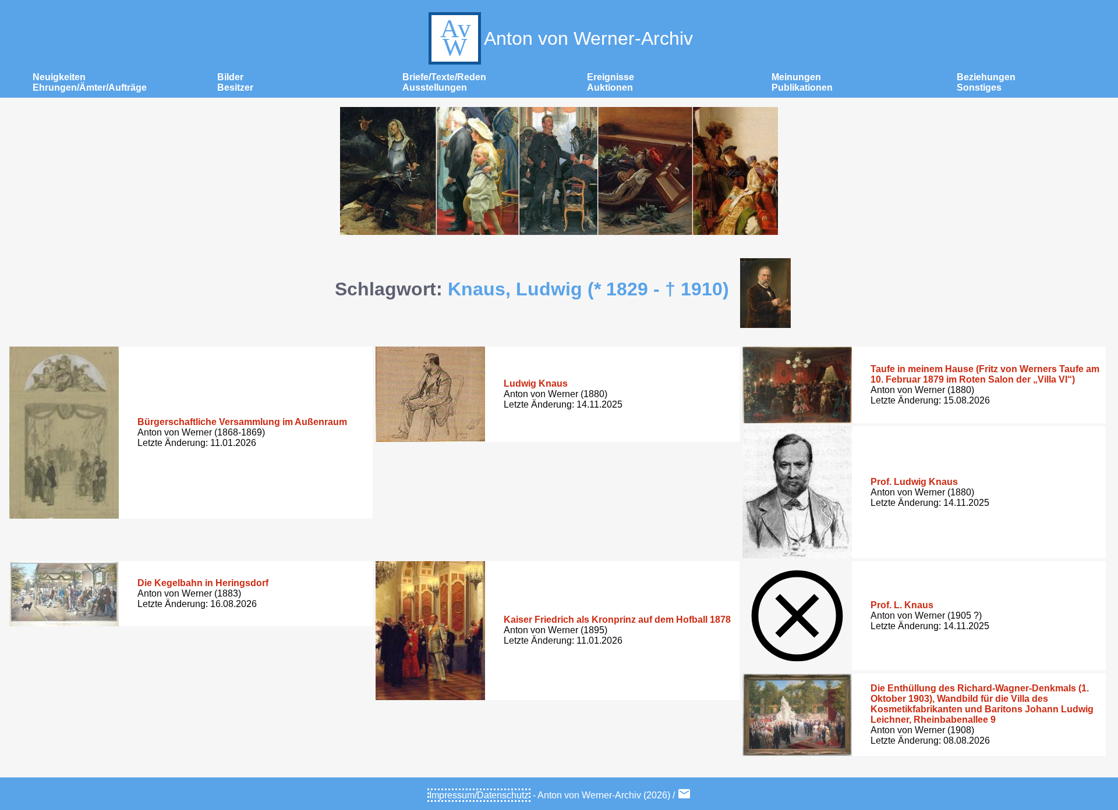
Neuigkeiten (59, 77)
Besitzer (235, 87)
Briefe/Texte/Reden (444, 77)
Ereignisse (610, 77)
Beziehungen (986, 77)
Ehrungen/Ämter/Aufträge (90, 87)
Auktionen (610, 87)
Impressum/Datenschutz (479, 795)
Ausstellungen (434, 87)
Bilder (230, 77)
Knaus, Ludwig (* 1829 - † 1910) (588, 289)
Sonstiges (979, 87)
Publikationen (802, 87)
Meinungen (796, 77)
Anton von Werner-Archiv (588, 38)
